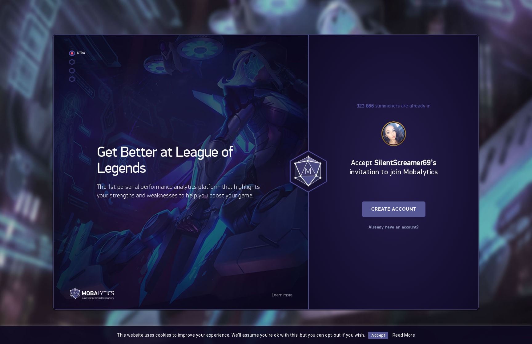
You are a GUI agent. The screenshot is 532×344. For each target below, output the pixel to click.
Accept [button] (378, 335)
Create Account (393, 209)
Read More (404, 335)
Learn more (282, 294)
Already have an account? (394, 227)
